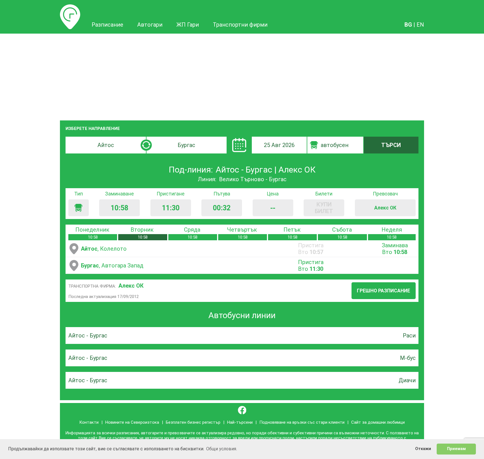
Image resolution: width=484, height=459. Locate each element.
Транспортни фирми (240, 24)
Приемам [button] (456, 448)
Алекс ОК (131, 285)
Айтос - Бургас (87, 335)
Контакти (89, 422)
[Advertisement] (242, 75)
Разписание (70, 7)
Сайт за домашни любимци (378, 422)
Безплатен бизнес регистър (193, 422)
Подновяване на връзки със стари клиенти (302, 422)
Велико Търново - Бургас (253, 179)
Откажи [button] (423, 448)
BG (408, 24)
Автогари (149, 24)
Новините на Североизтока (132, 422)
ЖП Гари (187, 24)
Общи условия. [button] (221, 448)
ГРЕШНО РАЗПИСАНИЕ (383, 290)
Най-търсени (240, 422)
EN (420, 24)
